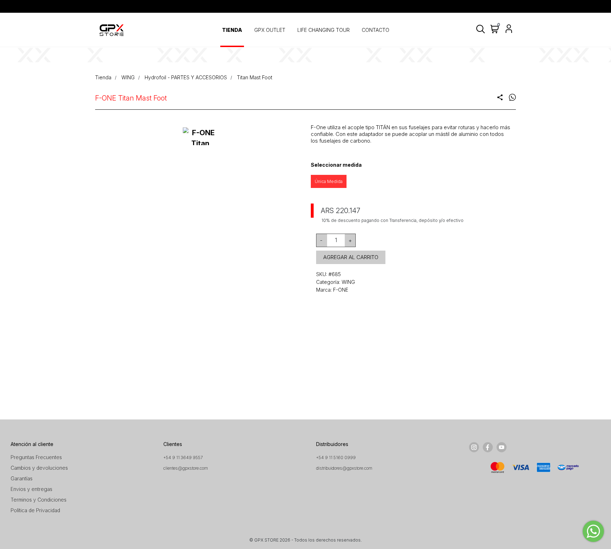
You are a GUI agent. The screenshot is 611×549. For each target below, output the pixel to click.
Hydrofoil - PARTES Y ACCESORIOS (186, 77)
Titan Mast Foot (254, 77)
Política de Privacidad (35, 510)
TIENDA (232, 30)
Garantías (22, 478)
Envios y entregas (31, 489)
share (500, 97)
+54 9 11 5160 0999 (336, 457)
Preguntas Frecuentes (36, 457)
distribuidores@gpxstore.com (344, 468)
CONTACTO (375, 30)
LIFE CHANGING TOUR (323, 30)
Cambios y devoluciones (39, 468)
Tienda (103, 77)
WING (128, 77)
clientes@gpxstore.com (185, 468)
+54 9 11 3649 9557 (183, 457)
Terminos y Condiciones (38, 500)
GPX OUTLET (269, 30)
